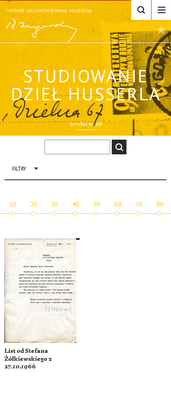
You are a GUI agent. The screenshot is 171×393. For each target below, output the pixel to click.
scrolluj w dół (86, 124)
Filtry (19, 168)
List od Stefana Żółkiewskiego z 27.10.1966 (28, 359)
